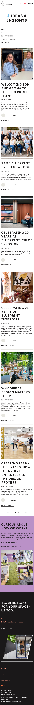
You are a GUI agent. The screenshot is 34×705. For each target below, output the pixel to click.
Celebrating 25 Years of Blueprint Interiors (15, 313)
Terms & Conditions (8, 695)
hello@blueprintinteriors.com (12, 622)
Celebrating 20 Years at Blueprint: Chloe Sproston (16, 238)
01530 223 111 (6, 618)
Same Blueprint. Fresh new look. (16, 165)
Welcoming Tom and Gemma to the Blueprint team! (15, 90)
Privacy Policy (6, 690)
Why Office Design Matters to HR (15, 392)
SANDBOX (18, 701)
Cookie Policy (6, 692)
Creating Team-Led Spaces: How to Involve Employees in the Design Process (16, 472)
